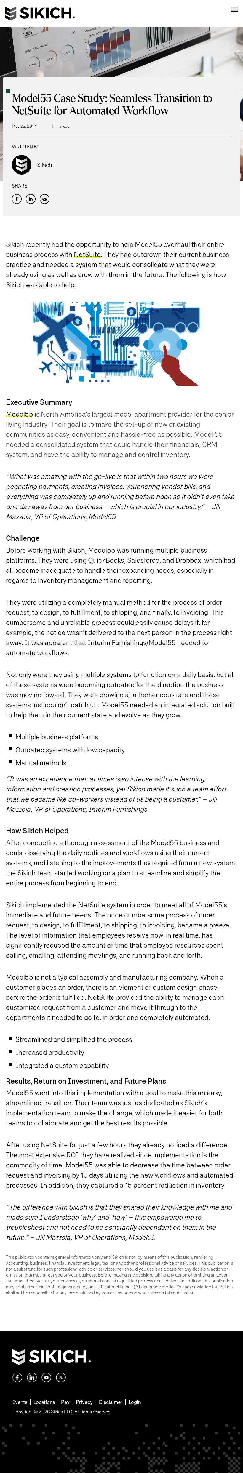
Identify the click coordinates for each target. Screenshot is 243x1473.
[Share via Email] (44, 199)
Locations (44, 1402)
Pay (65, 1402)
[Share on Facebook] (17, 199)
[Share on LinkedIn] (31, 199)
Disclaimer (110, 1402)
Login (135, 1402)
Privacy (84, 1402)
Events (19, 1402)
